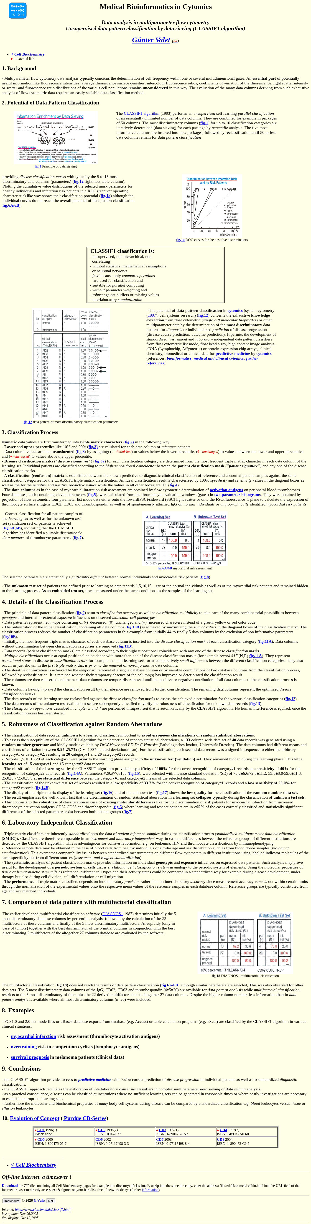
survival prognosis (30, 1057)
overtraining (24, 1046)
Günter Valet (151, 40)
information (150, 1190)
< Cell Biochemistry (28, 54)
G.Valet (39, 1200)
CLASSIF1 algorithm (141, 113)
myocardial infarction (33, 1036)
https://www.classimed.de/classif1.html (42, 1209)
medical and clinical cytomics (219, 358)
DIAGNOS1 (112, 914)
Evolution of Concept (34, 1118)
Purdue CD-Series (84, 1118)
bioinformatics (179, 358)
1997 (152, 315)
